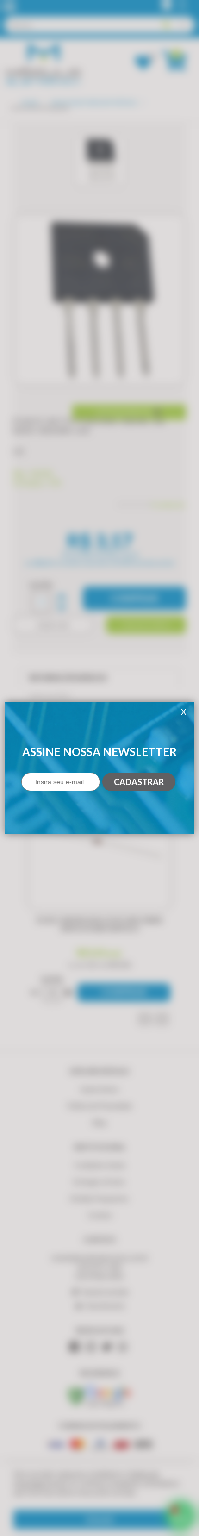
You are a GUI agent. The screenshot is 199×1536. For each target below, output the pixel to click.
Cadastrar (139, 782)
